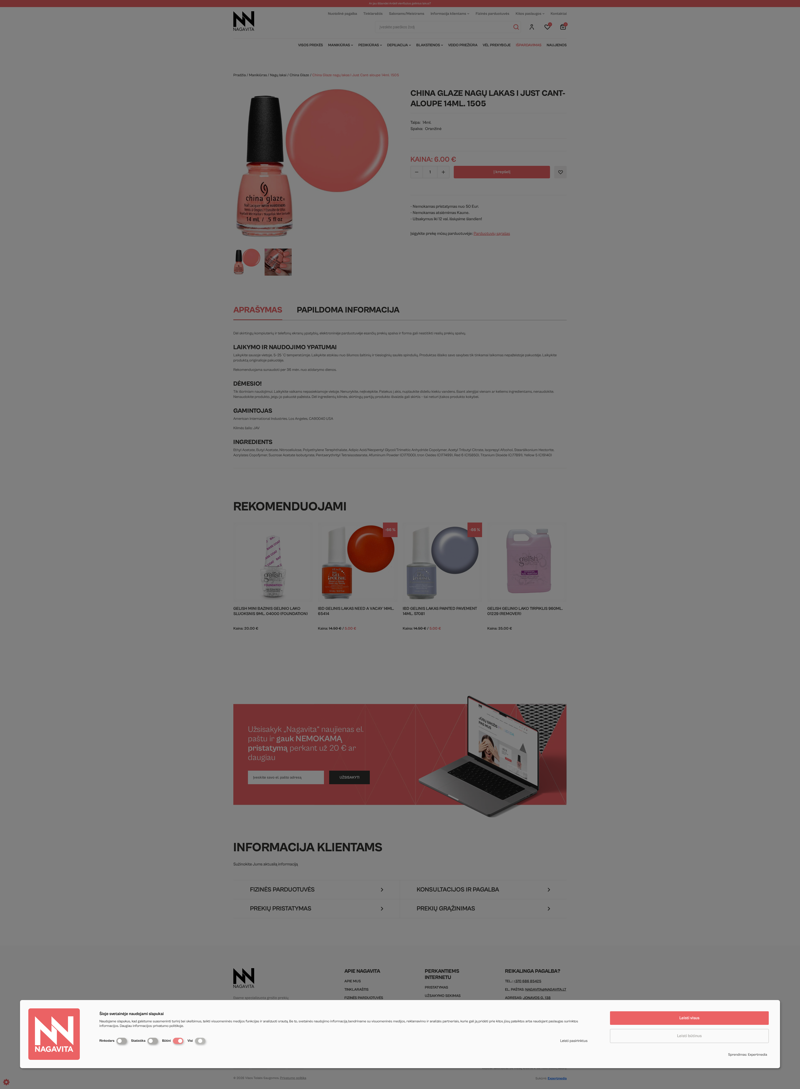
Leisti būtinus (689, 1036)
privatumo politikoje (168, 1026)
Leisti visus (689, 1018)
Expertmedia (757, 1055)
